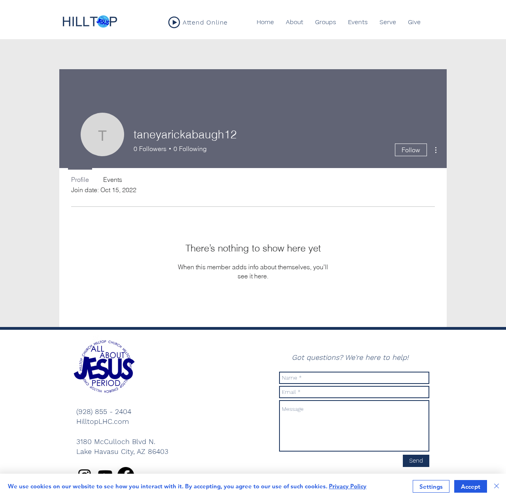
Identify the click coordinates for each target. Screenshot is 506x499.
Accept (470, 486)
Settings (431, 486)
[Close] (496, 486)
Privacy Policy (347, 486)
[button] (325, 22)
